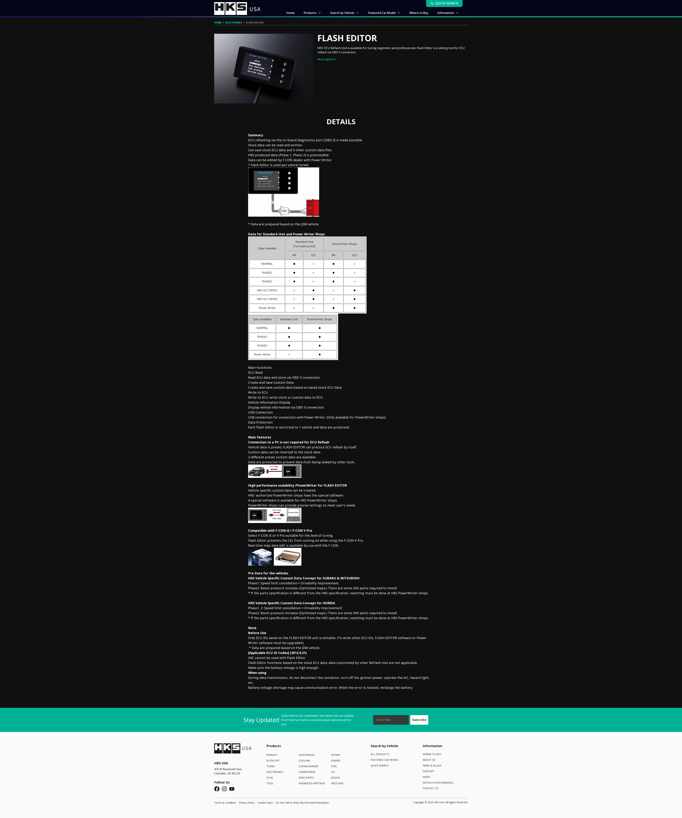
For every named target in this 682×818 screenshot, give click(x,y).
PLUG (269, 777)
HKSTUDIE (337, 783)
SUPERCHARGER (308, 766)
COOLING (304, 760)
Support (428, 771)
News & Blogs (432, 765)
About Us (429, 759)
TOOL (269, 783)
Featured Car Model (385, 759)
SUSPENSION (306, 755)
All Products (380, 754)
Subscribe (419, 720)
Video (426, 777)
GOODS (335, 777)
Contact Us (431, 788)
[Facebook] (218, 789)
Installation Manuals (438, 782)
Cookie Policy (265, 802)
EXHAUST (271, 755)
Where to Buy (432, 754)
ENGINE (335, 760)
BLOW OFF (272, 760)
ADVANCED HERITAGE (312, 783)
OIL (333, 772)
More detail (325, 59)
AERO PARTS (306, 777)
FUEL (334, 766)
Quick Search (379, 765)
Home (218, 22)
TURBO (270, 766)
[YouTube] (233, 789)
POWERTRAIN (307, 772)
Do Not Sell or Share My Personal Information (302, 802)
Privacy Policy (247, 802)
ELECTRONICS (233, 22)
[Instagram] (225, 789)
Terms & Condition (225, 802)
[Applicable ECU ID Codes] (268, 653)
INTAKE (335, 755)
